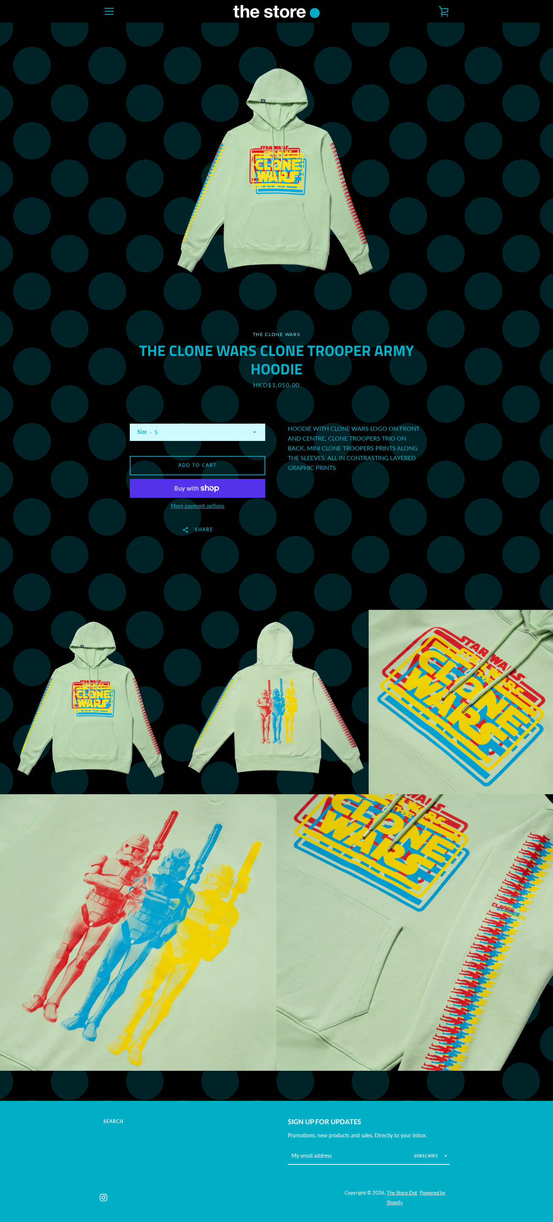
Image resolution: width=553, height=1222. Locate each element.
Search (113, 1121)
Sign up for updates (324, 1121)
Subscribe (427, 1156)
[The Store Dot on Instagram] (103, 1197)
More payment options (197, 506)
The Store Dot (402, 1193)
